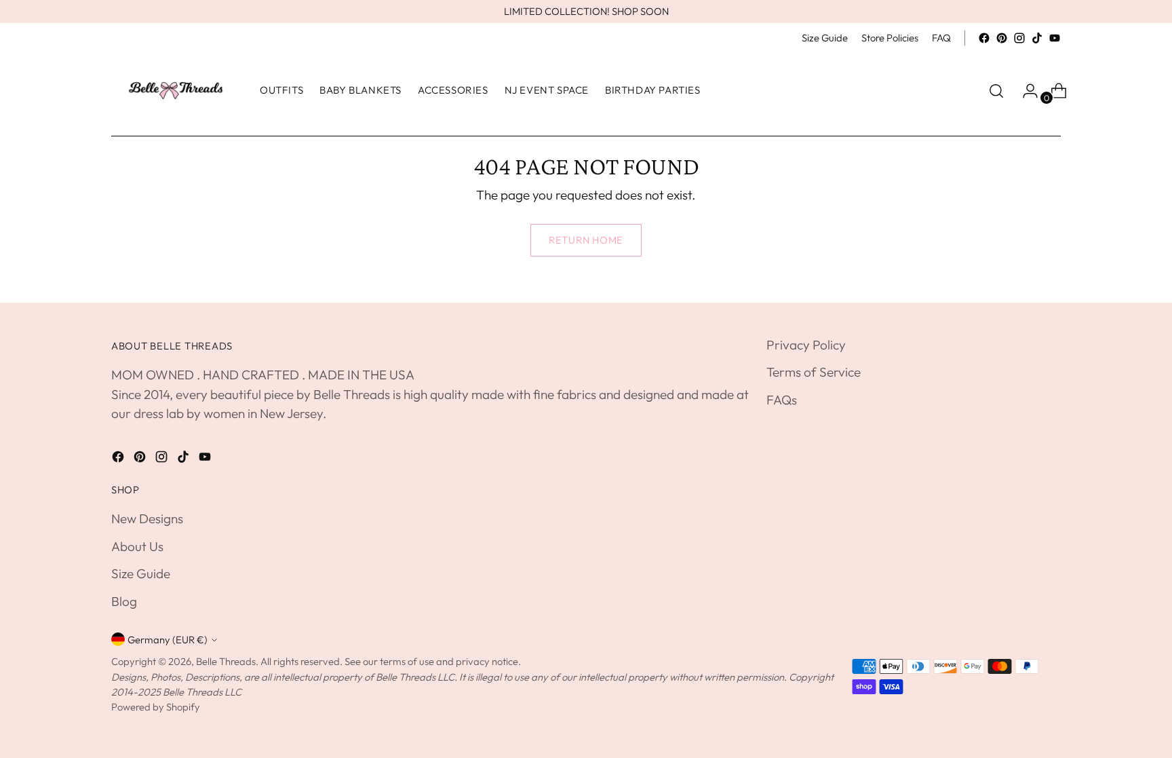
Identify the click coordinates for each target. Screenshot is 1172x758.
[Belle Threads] (175, 90)
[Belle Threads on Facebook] (984, 38)
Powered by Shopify (155, 706)
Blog (124, 601)
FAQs (781, 400)
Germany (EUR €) (168, 639)
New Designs (147, 518)
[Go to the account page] (1024, 91)
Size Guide (140, 573)
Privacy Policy (806, 345)
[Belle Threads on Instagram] (1019, 38)
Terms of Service (813, 372)
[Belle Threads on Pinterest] (1002, 38)
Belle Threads (226, 661)
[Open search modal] (996, 91)
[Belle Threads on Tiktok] (1037, 38)
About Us (137, 546)
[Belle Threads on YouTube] (1055, 38)
